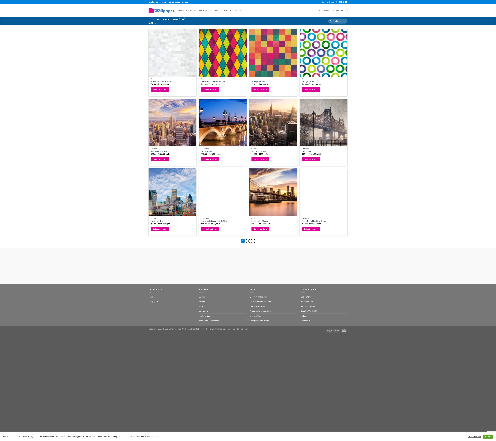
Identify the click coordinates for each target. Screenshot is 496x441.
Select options (159, 89)
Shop (180, 10)
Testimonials (204, 316)
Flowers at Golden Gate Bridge (214, 221)
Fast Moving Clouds (259, 221)
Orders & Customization (260, 311)
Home (151, 19)
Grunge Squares (258, 81)
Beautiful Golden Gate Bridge (314, 221)
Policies (304, 316)
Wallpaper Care (307, 301)
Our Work (216, 10)
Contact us (234, 10)
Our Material (204, 10)
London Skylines (157, 221)
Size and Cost (255, 316)
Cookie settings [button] (474, 436)
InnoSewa (245, 329)
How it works (191, 10)
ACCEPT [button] (488, 436)
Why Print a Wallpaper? (209, 320)
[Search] (241, 10)
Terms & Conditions (217, 329)
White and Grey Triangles (161, 81)
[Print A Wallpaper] (161, 10)
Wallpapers (153, 301)
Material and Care (257, 306)
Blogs (226, 10)
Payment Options (308, 306)
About (202, 297)
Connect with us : (328, 2)
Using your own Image (259, 320)
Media (202, 301)
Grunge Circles (308, 81)
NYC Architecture (258, 151)
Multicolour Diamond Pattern (213, 81)
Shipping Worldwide (309, 311)
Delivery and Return (258, 297)
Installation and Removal (260, 301)
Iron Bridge (306, 151)
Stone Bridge (206, 151)
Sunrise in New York (159, 151)
